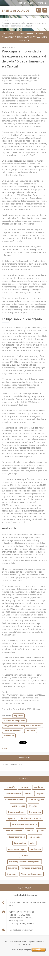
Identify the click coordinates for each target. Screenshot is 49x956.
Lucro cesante (18, 806)
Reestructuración (16, 837)
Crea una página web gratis (21, 950)
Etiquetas (6, 715)
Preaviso (33, 806)
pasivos (40, 830)
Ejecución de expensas (14, 720)
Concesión (10, 787)
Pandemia (39, 787)
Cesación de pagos (16, 849)
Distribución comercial (30, 818)
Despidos (40, 793)
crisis (32, 843)
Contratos (24, 787)
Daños (28, 793)
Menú (44, 10)
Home (4, 20)
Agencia (11, 818)
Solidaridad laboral (14, 799)
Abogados (11, 874)
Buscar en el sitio (38, 10)
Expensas (18, 715)
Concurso (12, 868)
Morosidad (9, 735)
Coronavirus (20, 843)
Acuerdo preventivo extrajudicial (24, 861)
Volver (4, 748)
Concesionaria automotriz (24, 824)
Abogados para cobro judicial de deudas (22, 725)
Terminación (35, 812)
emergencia (35, 837)
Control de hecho (13, 793)
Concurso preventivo (31, 868)
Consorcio (30, 730)
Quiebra (24, 855)
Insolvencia (35, 849)
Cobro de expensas (12, 730)
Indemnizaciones (16, 812)
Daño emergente (36, 799)
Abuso (30, 830)
